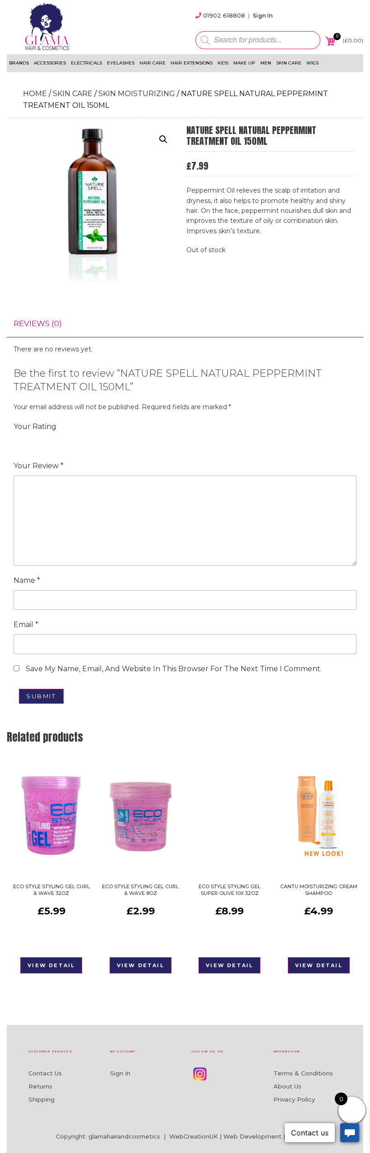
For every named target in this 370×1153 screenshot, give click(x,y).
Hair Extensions (192, 63)
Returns (40, 1086)
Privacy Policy (294, 1099)
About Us (287, 1086)
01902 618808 (224, 15)
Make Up (244, 63)
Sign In (263, 15)
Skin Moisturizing (136, 93)
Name (27, 580)
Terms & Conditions (303, 1073)
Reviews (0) (38, 323)
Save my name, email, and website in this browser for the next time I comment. (174, 668)
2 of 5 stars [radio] (31, 441)
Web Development (252, 1136)
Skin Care (288, 63)
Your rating (35, 426)
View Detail (51, 965)
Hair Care (152, 63)
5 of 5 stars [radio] (69, 441)
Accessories (50, 63)
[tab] (38, 324)
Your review (39, 465)
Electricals (86, 63)
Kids (222, 63)
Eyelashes (120, 63)
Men (265, 63)
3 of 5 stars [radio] (44, 441)
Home (35, 93)
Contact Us (45, 1073)
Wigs (312, 63)
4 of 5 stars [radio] (56, 441)
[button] (163, 139)
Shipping (41, 1099)
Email (26, 624)
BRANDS (19, 63)
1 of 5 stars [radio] (19, 441)
